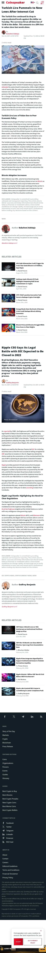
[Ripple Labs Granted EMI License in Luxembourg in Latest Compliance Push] (8, 692)
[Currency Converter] (42, 2)
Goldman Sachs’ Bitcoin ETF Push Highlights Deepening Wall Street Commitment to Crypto (27, 281)
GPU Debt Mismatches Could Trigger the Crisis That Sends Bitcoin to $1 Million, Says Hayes (30, 265)
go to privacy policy (33, 942)
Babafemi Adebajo (12, 34)
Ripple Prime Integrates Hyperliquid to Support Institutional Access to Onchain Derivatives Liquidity (30, 661)
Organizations (7, 763)
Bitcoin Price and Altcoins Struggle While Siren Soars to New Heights (30, 326)
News (4, 219)
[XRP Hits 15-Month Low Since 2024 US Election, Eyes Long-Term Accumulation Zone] (8, 646)
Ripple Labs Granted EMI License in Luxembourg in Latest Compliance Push (29, 689)
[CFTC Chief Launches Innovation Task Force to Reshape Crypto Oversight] (8, 299)
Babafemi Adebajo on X (9, 243)
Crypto (5, 739)
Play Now (43, 949)
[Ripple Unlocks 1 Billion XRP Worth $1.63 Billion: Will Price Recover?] (8, 678)
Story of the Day (8, 731)
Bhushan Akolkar (23, 650)
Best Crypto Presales (10, 799)
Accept (18, 942)
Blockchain (6, 743)
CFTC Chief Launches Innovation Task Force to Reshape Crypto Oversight (28, 296)
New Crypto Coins (9, 802)
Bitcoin (40, 181)
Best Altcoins (7, 795)
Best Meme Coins (9, 806)
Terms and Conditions (10, 870)
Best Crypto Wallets (9, 810)
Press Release (7, 746)
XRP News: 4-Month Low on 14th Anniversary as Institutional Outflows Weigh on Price (29, 629)
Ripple (4, 465)
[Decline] (41, 931)
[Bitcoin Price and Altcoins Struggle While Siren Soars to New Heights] (8, 328)
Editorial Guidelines (9, 866)
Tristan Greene (23, 666)
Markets (5, 735)
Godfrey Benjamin (12, 383)
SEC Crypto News (8, 576)
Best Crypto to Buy (9, 791)
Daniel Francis (22, 271)
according (29, 488)
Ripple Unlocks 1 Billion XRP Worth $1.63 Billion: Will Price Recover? (30, 675)
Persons (5, 767)
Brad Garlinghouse (8, 509)
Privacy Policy (7, 877)
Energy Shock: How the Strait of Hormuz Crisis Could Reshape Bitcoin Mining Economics (30, 311)
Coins (4, 759)
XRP (3, 454)
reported (7, 431)
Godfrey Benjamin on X (9, 607)
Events (4, 771)
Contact (5, 858)
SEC (33, 449)
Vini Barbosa (22, 679)
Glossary (5, 778)
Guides (5, 774)
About (4, 855)
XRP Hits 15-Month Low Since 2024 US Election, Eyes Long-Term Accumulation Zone (29, 645)
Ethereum (36, 515)
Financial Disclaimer (10, 874)
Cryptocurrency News (23, 576)
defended (5, 87)
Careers (5, 862)
